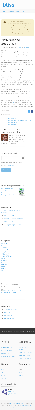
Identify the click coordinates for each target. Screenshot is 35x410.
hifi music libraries (24, 355)
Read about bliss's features (9, 331)
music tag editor (6, 353)
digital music (5, 254)
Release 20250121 (11, 118)
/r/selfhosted (8, 315)
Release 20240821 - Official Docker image (18, 120)
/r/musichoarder (9, 318)
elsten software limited (16, 403)
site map (3, 378)
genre (3, 258)
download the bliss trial (27, 331)
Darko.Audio (7, 312)
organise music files (7, 350)
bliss (19, 47)
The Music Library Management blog (11, 130)
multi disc (4, 264)
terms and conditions (26, 405)
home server (5, 262)
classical (4, 248)
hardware (4, 260)
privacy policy (10, 165)
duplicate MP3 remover (8, 356)
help (13, 102)
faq (2, 372)
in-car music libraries (25, 358)
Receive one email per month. (12, 162)
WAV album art (8, 222)
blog (20, 372)
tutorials (3, 369)
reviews (3, 268)
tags (2, 270)
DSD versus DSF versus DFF (12, 216)
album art (4, 243)
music (3, 266)
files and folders (6, 256)
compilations (5, 252)
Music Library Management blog (16, 11)
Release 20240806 (11, 122)
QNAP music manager (25, 352)
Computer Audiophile (10, 309)
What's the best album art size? (14, 219)
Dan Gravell (26, 47)
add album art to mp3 (7, 347)
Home (4, 11)
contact (3, 375)
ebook (21, 375)
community (4, 250)
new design (20, 26)
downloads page (25, 97)
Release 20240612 (11, 124)
